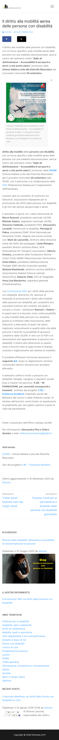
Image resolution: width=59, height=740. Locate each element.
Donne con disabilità (13, 643)
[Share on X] (21, 39)
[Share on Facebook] (6, 39)
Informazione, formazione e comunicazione (25, 665)
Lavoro (6, 654)
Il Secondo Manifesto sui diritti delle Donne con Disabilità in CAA (28, 698)
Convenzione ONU (17, 291)
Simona (8, 32)
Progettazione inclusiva (15, 651)
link (15, 361)
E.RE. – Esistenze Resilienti (36, 464)
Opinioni (6, 680)
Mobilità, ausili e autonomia (17, 632)
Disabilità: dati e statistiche (17, 625)
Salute (5, 669)
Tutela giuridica (10, 662)
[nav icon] (52, 6)
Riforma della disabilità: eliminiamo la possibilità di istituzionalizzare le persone (28, 542)
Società (6, 673)
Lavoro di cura (10, 647)
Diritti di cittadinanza (13, 628)
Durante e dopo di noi (14, 639)
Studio (5, 658)
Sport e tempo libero (13, 676)
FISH (4, 185)
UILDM (53, 170)
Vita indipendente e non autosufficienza (23, 636)
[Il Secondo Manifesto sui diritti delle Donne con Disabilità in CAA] (12, 713)
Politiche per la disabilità (15, 621)
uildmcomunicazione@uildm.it (36, 433)
